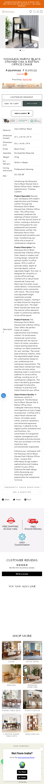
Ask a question (22, 492)
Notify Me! (27, 79)
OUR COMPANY (21, 746)
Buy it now (32, 103)
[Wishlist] (30, 11)
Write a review (22, 574)
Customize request (22, 97)
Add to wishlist (21, 113)
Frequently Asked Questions (22, 487)
